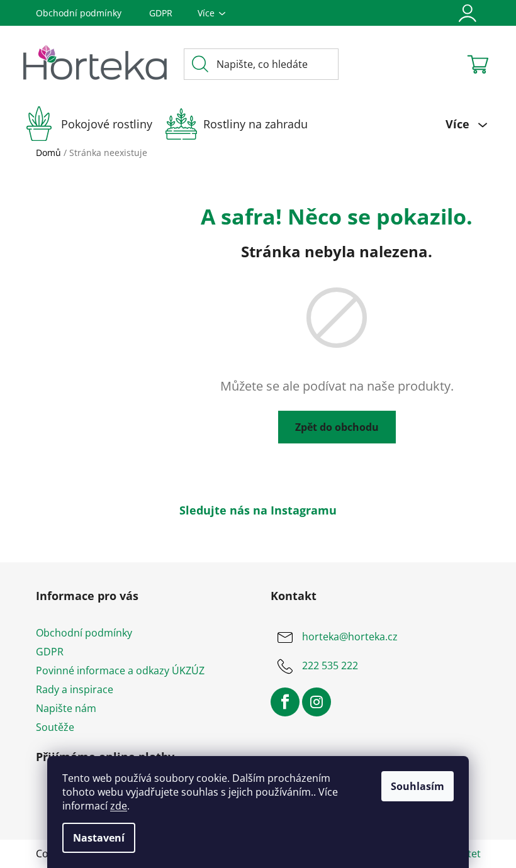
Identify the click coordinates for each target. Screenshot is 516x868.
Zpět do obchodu (337, 427)
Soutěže (55, 727)
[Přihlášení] (467, 13)
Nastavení (99, 838)
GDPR (160, 13)
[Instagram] (316, 701)
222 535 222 (330, 665)
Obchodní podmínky (78, 13)
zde (118, 806)
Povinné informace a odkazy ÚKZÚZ (120, 670)
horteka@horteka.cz (350, 636)
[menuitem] (94, 124)
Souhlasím (417, 786)
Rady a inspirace (74, 689)
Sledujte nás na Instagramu (258, 510)
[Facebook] (285, 701)
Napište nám (66, 708)
